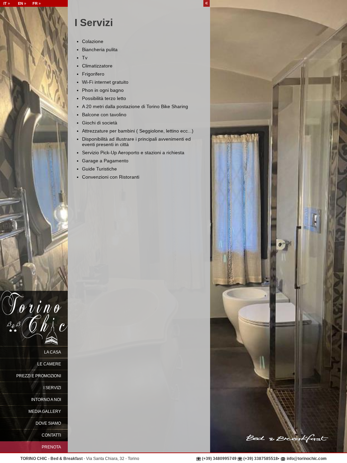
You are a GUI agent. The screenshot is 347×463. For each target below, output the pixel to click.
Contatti (51, 435)
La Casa (52, 352)
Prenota (51, 447)
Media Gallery (44, 411)
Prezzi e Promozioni (38, 376)
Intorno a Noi (46, 399)
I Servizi (52, 387)
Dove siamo (48, 423)
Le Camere (49, 364)
